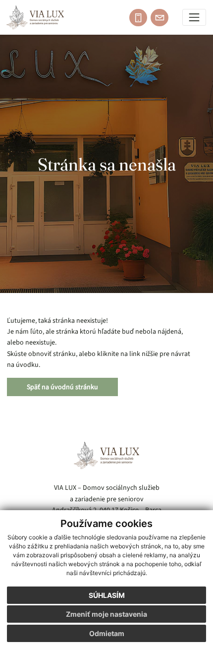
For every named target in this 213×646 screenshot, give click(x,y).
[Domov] (35, 17)
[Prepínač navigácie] (194, 17)
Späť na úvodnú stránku (62, 387)
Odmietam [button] (106, 633)
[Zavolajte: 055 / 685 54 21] (138, 18)
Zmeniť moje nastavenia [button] (106, 614)
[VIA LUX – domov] (106, 455)
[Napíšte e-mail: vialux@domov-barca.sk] (159, 18)
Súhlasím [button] (107, 595)
